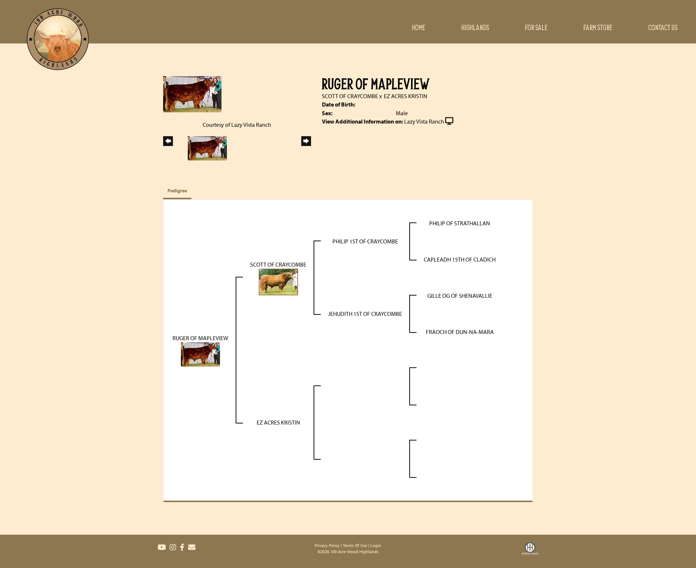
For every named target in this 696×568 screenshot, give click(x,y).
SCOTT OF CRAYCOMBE (350, 96)
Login (375, 545)
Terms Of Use (355, 545)
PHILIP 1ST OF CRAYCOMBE (365, 241)
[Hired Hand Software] (530, 553)
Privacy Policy (327, 545)
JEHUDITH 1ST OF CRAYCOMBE (365, 313)
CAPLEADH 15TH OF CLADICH (460, 259)
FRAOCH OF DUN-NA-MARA (460, 331)
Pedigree (177, 190)
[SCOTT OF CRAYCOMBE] (278, 281)
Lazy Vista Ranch (424, 121)
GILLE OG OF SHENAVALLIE (459, 295)
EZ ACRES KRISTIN (405, 96)
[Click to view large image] (192, 93)
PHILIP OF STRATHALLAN (459, 223)
